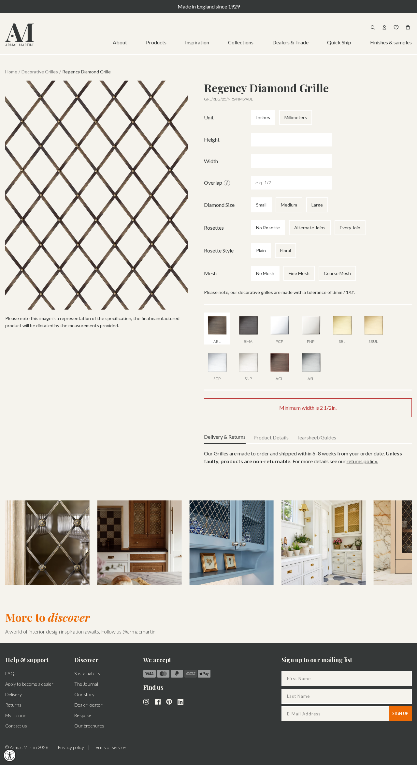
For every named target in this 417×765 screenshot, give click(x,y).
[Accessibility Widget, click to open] (9, 755)
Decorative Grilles (40, 71)
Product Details (271, 437)
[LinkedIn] (180, 701)
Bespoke (82, 715)
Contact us (16, 725)
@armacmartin (138, 631)
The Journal (86, 684)
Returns (13, 705)
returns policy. (362, 461)
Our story (84, 694)
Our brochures (89, 725)
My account (16, 715)
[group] (47, 542)
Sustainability (87, 673)
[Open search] (373, 27)
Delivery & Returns (225, 437)
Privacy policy (71, 747)
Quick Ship (339, 42)
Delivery (13, 694)
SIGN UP (400, 713)
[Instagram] (146, 701)
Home (11, 71)
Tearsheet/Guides (316, 437)
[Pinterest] (169, 701)
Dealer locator (88, 705)
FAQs (11, 673)
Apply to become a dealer (29, 684)
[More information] (227, 183)
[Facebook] (158, 701)
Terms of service (109, 747)
